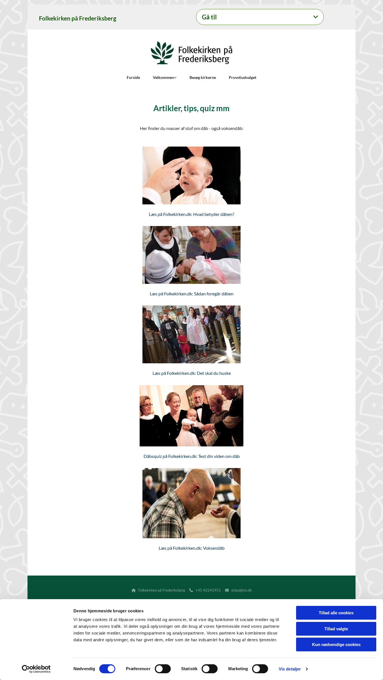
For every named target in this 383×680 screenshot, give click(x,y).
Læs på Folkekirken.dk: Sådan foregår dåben (192, 293)
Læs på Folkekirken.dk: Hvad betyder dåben (190, 214)
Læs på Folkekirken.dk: (175, 373)
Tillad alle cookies (336, 612)
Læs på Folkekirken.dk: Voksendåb (192, 548)
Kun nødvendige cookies (336, 644)
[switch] (163, 668)
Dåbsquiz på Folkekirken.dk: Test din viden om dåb (192, 456)
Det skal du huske (214, 373)
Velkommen (163, 77)
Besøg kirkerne (203, 77)
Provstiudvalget (242, 77)
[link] (315, 17)
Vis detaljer (290, 669)
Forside (133, 77)
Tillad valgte (336, 628)
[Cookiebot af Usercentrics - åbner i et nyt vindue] (36, 669)
